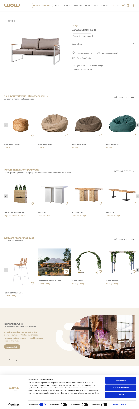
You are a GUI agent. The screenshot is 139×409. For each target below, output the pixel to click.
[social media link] (128, 5)
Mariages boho (12, 347)
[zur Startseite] (12, 5)
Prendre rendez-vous (42, 5)
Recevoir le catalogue (82, 36)
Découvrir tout (122, 97)
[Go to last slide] (6, 125)
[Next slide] (137, 125)
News (96, 5)
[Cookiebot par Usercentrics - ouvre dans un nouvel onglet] (14, 404)
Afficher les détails (118, 405)
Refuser (121, 395)
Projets (88, 5)
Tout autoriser (121, 380)
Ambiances (78, 5)
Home (57, 5)
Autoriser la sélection (121, 388)
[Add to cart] (32, 135)
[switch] (64, 404)
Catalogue (66, 5)
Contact (105, 5)
